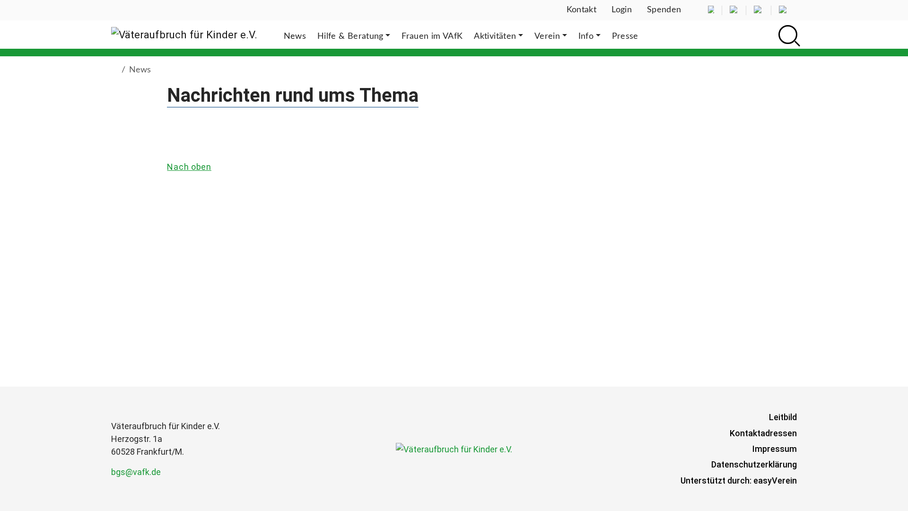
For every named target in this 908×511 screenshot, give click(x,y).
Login (621, 10)
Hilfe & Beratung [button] (350, 36)
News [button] (295, 36)
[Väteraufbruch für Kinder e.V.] (184, 34)
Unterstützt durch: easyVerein (739, 480)
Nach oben (189, 167)
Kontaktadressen (763, 433)
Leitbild (783, 417)
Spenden (664, 10)
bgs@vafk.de (136, 472)
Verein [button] (547, 36)
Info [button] (586, 36)
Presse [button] (625, 36)
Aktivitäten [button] (495, 36)
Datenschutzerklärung (754, 464)
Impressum (774, 449)
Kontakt (582, 10)
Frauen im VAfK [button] (432, 36)
